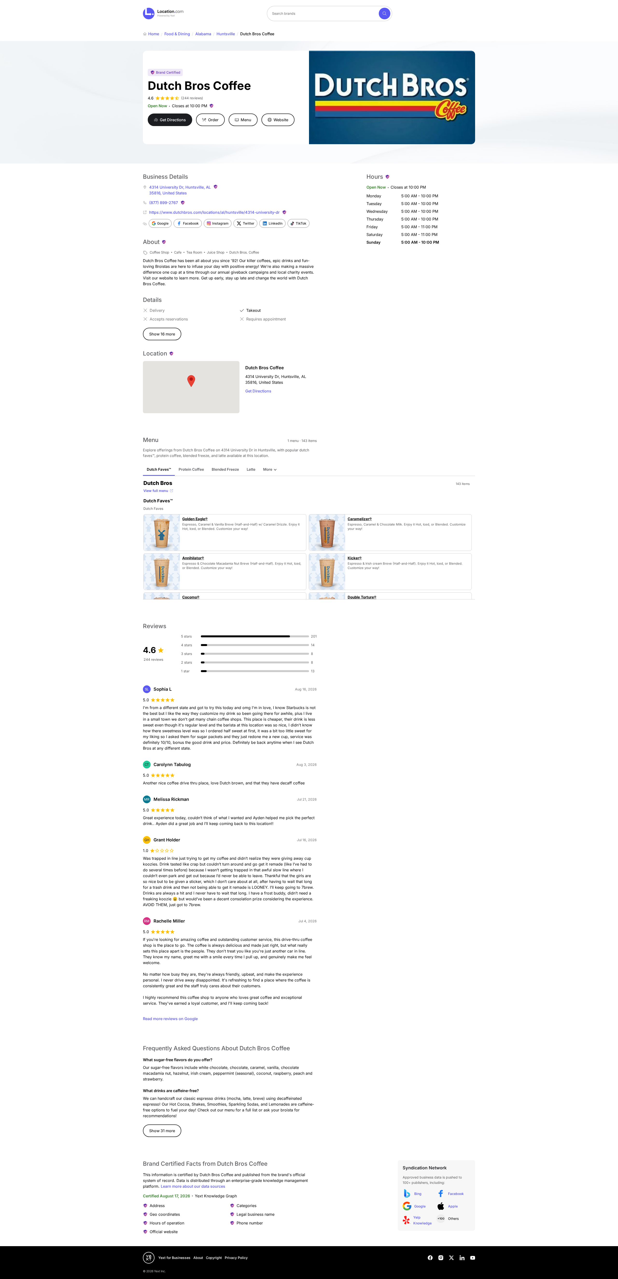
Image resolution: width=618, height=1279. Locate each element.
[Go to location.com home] (163, 13)
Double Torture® (362, 597)
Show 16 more (162, 334)
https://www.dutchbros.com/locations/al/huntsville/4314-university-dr (214, 212)
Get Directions (258, 391)
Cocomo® (190, 597)
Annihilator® (193, 558)
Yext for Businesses (174, 1258)
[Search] (384, 13)
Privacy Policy (236, 1258)
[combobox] (329, 13)
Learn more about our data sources (193, 1186)
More (267, 469)
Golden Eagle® (195, 519)
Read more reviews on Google (170, 1018)
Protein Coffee (191, 469)
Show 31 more (162, 1130)
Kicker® (355, 558)
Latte (251, 469)
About (198, 1258)
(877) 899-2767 (163, 202)
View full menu (155, 491)
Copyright (214, 1258)
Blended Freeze (225, 469)
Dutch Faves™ (159, 469)
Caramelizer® (360, 519)
